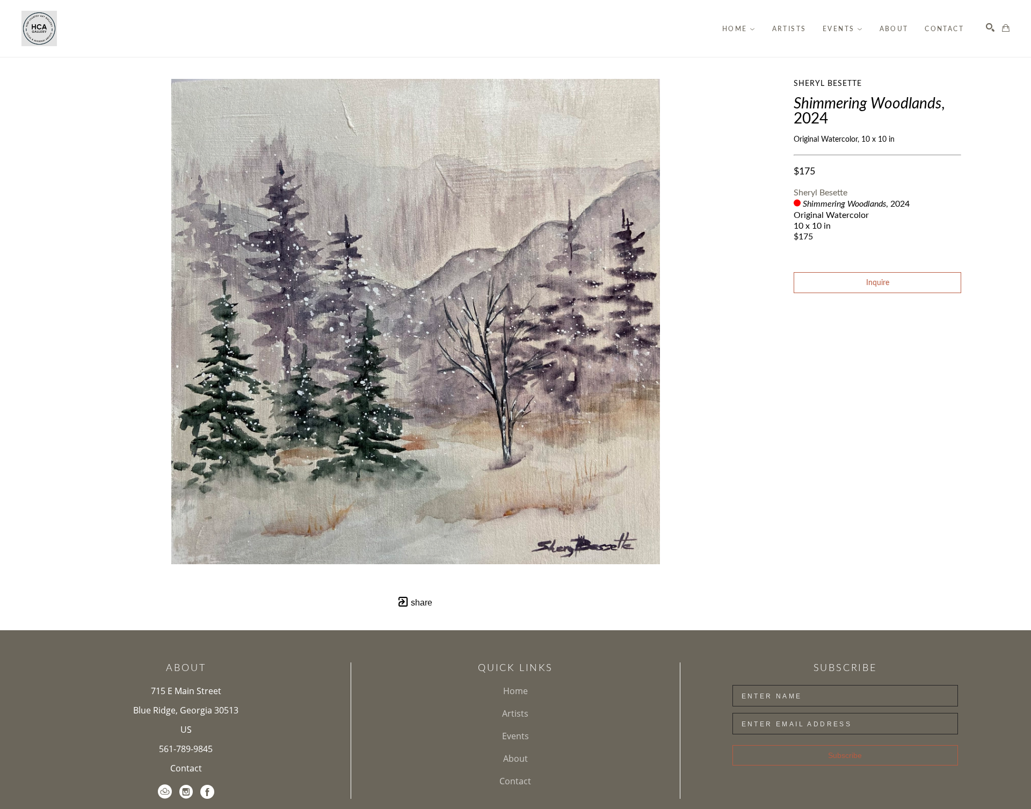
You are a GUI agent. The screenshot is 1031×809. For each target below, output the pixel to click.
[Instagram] (186, 792)
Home (515, 691)
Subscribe (845, 755)
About (515, 758)
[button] (739, 29)
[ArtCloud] (165, 792)
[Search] (990, 27)
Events (515, 736)
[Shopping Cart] (1006, 28)
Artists (515, 713)
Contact (186, 768)
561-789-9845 (186, 749)
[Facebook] (207, 792)
